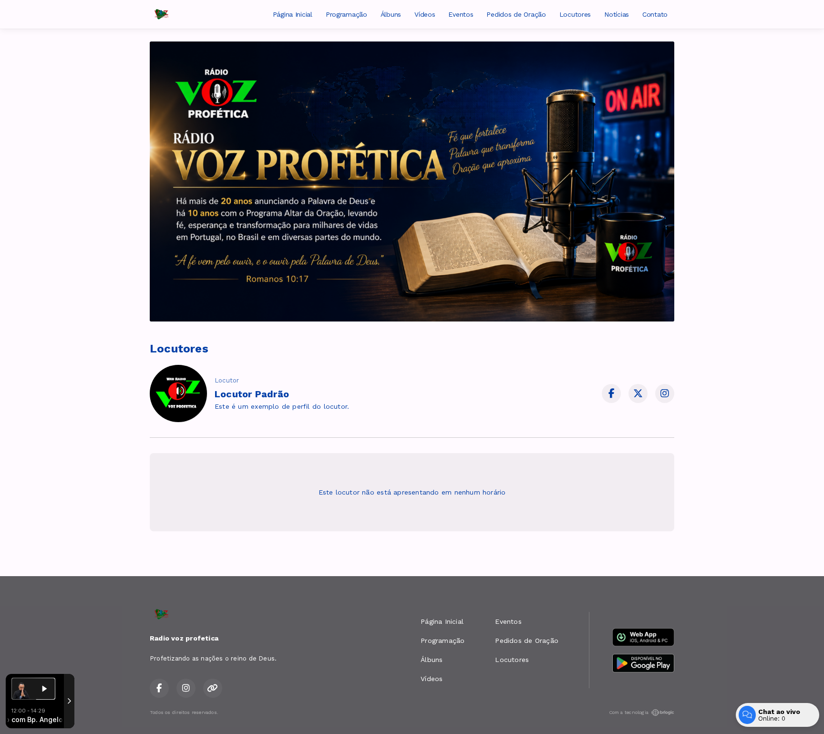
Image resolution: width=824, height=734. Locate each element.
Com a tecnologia (629, 712)
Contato (655, 14)
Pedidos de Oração (516, 14)
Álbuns (391, 14)
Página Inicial (292, 14)
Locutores (575, 14)
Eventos (460, 14)
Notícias (616, 14)
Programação (346, 14)
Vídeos (424, 14)
